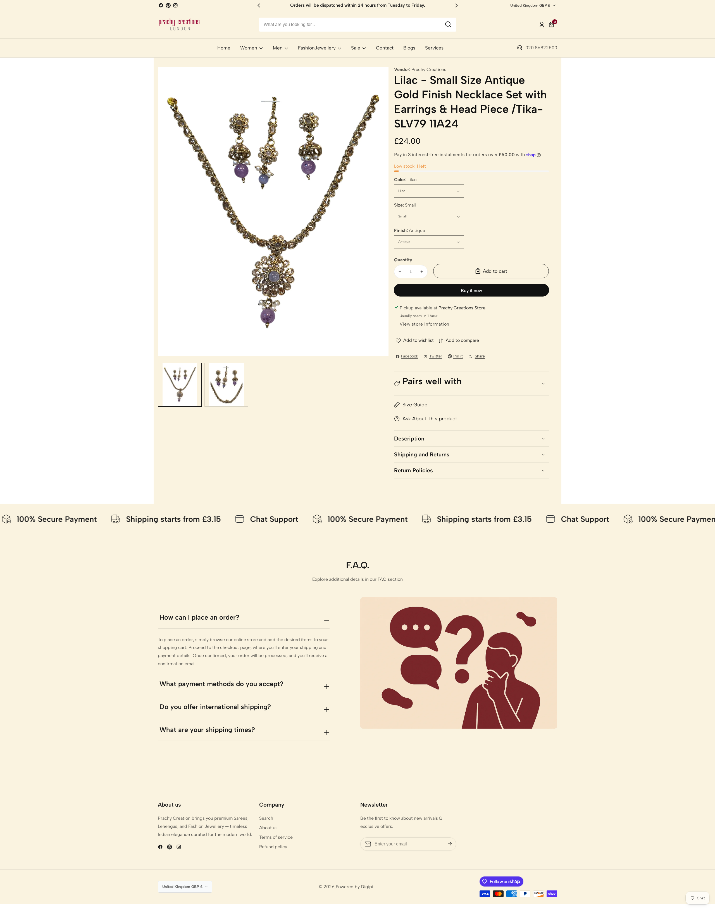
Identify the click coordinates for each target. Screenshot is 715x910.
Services (434, 48)
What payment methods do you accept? (221, 684)
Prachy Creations (428, 69)
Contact (385, 48)
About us (268, 827)
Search (266, 818)
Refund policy (273, 846)
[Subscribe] (450, 844)
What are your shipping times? (207, 730)
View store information (424, 324)
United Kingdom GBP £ (530, 5)
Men (278, 48)
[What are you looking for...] (448, 25)
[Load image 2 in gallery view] (226, 385)
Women (248, 48)
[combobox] (357, 25)
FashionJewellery (317, 48)
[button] (471, 383)
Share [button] (480, 356)
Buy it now (471, 290)
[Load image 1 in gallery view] (180, 385)
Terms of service (276, 837)
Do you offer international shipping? (215, 707)
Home (223, 48)
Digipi (367, 887)
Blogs (409, 48)
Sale (355, 48)
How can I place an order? (199, 617)
